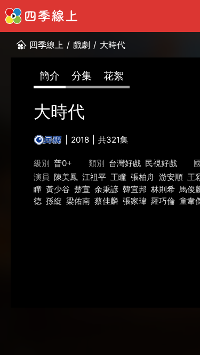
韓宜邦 (135, 189)
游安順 (171, 177)
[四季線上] (41, 16)
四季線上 (46, 44)
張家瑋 (135, 201)
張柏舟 (143, 177)
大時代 (112, 44)
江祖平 (94, 177)
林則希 (163, 189)
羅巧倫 (163, 201)
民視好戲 (161, 163)
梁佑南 (78, 201)
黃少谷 (58, 189)
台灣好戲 (125, 163)
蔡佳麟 (106, 201)
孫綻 (54, 201)
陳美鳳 (66, 177)
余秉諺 (106, 189)
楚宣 (82, 189)
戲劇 (81, 44)
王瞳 (118, 177)
